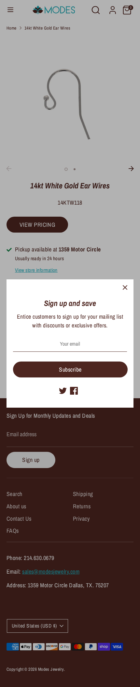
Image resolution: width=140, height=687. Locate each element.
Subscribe (70, 369)
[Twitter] (63, 391)
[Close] (125, 288)
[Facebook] (74, 391)
